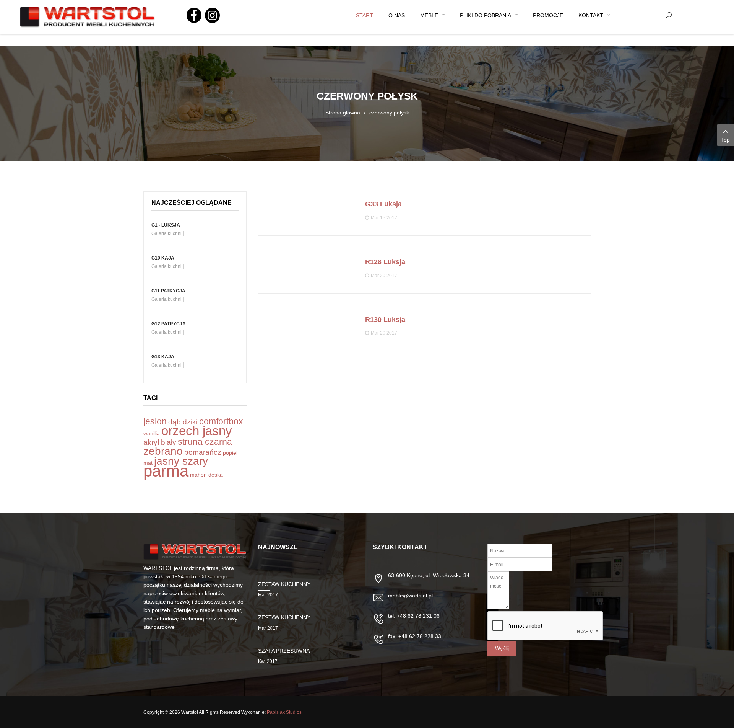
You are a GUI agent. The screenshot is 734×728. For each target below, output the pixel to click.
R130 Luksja (385, 319)
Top (725, 140)
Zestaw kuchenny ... (287, 584)
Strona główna (342, 112)
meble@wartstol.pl (410, 596)
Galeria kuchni (166, 233)
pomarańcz (202, 452)
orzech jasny (196, 431)
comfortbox (221, 421)
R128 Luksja (385, 262)
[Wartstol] (87, 17)
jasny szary (181, 461)
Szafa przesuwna (284, 651)
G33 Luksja (383, 204)
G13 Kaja (162, 356)
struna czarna (205, 442)
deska (215, 475)
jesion (155, 421)
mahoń (198, 475)
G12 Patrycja (168, 323)
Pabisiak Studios (284, 712)
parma (165, 471)
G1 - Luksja (165, 225)
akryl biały (159, 442)
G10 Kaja (162, 258)
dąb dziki (183, 422)
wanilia (151, 433)
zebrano (163, 451)
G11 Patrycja (168, 291)
